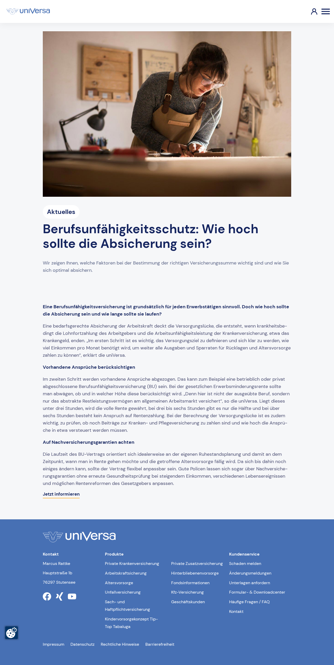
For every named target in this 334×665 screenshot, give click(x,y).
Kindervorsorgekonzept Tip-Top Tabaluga (131, 622)
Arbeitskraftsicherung (126, 573)
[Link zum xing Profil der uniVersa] (59, 596)
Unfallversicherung (123, 592)
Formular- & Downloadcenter (257, 592)
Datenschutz (82, 644)
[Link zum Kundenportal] (310, 11)
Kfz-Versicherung (187, 592)
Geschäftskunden (188, 602)
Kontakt (236, 611)
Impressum (53, 644)
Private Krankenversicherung (132, 563)
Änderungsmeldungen (250, 573)
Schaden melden (245, 563)
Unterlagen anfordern (249, 583)
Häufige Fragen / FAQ (249, 602)
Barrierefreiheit (159, 644)
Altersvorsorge (119, 583)
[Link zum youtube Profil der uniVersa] (72, 596)
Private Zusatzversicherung (197, 563)
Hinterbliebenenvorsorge (195, 573)
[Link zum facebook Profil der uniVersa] (47, 596)
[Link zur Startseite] (28, 11)
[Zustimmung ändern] (11, 632)
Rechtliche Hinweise (120, 644)
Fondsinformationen (190, 583)
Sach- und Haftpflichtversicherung (127, 605)
